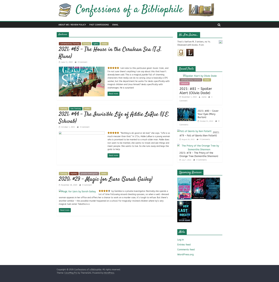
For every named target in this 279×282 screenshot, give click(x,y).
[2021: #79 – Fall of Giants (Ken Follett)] (194, 131)
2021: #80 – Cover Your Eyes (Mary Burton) (208, 114)
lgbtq (95, 44)
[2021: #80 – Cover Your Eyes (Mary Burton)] (186, 109)
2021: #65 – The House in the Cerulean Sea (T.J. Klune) (110, 53)
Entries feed (184, 244)
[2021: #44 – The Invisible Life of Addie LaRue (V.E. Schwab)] (82, 133)
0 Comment (82, 62)
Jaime (204, 97)
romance (184, 83)
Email (115, 24)
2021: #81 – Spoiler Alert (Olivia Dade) (195, 91)
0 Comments (204, 139)
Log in (180, 239)
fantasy (86, 44)
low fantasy (76, 109)
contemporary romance (191, 80)
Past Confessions (99, 24)
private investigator (89, 174)
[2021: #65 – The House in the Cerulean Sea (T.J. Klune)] (82, 68)
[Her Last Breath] (184, 202)
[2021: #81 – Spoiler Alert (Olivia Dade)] (200, 75)
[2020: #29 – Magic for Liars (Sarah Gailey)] (77, 191)
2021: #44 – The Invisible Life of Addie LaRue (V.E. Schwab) (114, 118)
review (104, 44)
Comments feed (186, 249)
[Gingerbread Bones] (199, 179)
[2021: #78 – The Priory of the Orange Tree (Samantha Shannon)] (199, 145)
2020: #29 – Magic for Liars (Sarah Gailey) (105, 179)
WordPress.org (185, 254)
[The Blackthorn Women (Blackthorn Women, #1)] (213, 179)
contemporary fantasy (69, 44)
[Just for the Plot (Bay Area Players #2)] (184, 179)
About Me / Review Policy (72, 24)
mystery (74, 174)
